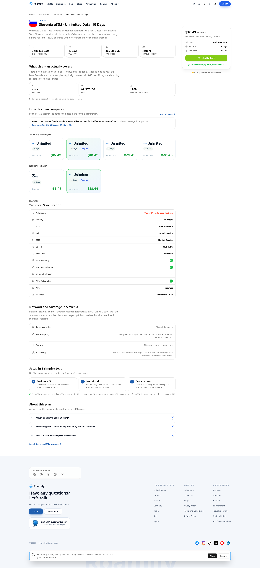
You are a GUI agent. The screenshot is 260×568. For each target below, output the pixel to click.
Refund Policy (190, 516)
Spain (156, 511)
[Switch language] (204, 3)
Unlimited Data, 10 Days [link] (77, 14)
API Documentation (222, 521)
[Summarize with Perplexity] (55, 474)
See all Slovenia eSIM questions (43, 444)
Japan (156, 521)
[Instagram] (203, 543)
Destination (44, 14)
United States (160, 490)
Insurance (61, 4)
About (114, 4)
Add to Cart (208, 58)
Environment (219, 505)
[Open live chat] (199, 3)
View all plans (166, 114)
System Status (219, 516)
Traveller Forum (220, 511)
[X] (215, 543)
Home (32, 14)
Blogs (79, 4)
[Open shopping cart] (193, 3)
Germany (158, 505)
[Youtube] (222, 543)
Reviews (217, 490)
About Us (217, 495)
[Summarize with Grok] (62, 474)
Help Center (53, 511)
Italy (155, 516)
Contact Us (188, 495)
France (157, 500)
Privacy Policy (190, 505)
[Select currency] (209, 3)
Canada (157, 495)
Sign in (225, 4)
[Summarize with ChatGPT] (34, 474)
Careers (216, 500)
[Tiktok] (209, 543)
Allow (212, 556)
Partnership (91, 4)
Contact (103, 4)
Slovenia (58, 14)
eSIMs (50, 4)
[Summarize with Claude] (41, 474)
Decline (223, 556)
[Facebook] (197, 543)
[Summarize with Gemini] (48, 474)
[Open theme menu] (215, 3)
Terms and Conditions (194, 511)
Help (71, 4)
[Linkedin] (228, 543)
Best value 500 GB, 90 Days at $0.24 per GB (52, 125)
